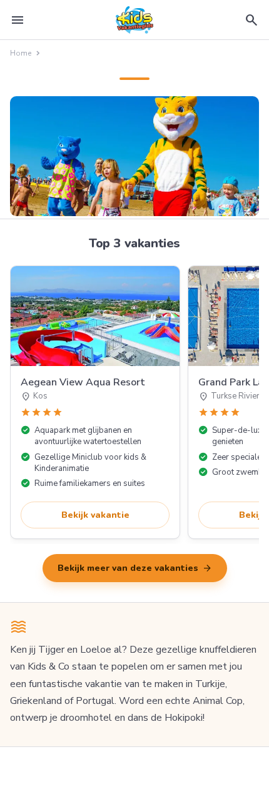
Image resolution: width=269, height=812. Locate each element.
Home (20, 53)
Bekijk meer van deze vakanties (135, 568)
